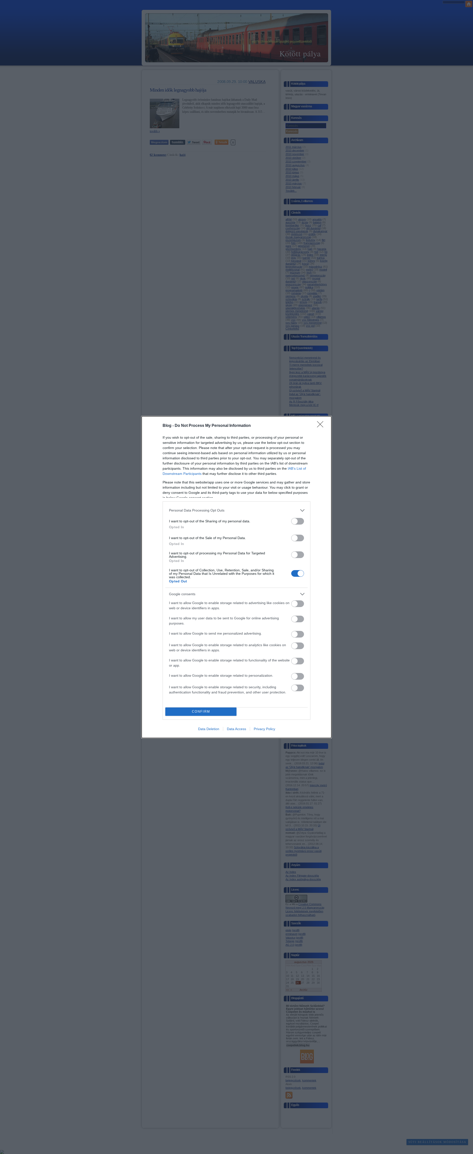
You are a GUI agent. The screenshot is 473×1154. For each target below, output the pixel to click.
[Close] (321, 426)
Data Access (236, 729)
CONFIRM (201, 711)
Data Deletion (208, 729)
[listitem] (236, 510)
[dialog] (236, 577)
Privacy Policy (264, 729)
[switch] (297, 521)
